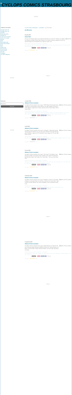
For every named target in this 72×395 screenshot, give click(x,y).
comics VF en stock (5, 38)
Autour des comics (5, 34)
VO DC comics (4, 50)
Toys (2, 46)
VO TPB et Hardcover (5, 54)
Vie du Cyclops (4, 49)
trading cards (3, 47)
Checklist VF (3, 35)
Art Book (2, 32)
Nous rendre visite (4, 42)
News (2, 40)
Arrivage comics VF (5, 29)
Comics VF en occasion (6, 36)
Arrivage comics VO (5, 31)
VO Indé (2, 51)
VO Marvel (3, 53)
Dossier (2, 39)
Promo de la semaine (5, 43)
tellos (2, 44)
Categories (41, 27)
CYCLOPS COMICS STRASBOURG (31, 27)
